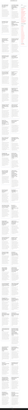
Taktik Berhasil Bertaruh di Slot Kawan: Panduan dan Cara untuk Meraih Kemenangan (15, 269)
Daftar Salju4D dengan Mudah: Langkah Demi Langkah (4, 269)
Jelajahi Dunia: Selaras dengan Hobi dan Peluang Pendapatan (14, 222)
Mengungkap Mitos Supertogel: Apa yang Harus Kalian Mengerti (15, 139)
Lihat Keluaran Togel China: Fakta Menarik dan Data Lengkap (5, 206)
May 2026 (22, 29)
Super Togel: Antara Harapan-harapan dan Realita (5, 138)
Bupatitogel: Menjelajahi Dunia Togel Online (14, 190)
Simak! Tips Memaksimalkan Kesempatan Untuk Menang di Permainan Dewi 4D (5, 122)
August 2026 (22, 26)
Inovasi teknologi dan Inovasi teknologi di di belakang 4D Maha (5, 284)
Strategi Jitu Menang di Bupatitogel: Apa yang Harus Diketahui (15, 40)
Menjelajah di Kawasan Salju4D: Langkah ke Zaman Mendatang (5, 393)
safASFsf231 (16, 9)
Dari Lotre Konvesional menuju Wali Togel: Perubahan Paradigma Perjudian (15, 394)
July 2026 (22, 27)
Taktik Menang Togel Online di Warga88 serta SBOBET (15, 284)
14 (10, 407)
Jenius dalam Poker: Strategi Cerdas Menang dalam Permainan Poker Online (5, 348)
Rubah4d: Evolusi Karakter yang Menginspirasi (14, 238)
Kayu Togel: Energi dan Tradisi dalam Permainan (5, 5)
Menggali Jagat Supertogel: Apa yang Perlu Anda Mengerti (5, 154)
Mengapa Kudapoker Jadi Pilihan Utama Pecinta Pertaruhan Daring (5, 106)
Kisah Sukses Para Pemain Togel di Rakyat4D (5, 190)
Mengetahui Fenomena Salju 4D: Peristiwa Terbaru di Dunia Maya (14, 299)
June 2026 (22, 28)
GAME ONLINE (22, 44)
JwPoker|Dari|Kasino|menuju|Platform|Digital (5, 329)
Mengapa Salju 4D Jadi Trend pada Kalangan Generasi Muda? (5, 40)
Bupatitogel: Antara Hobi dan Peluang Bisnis (14, 363)
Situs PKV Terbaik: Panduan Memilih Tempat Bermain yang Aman (5, 172)
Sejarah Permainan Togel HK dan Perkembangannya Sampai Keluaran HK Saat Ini (15, 90)
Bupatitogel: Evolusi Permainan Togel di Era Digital (5, 56)
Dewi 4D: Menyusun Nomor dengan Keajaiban (15, 121)
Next (12, 407)
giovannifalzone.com (13, 0)
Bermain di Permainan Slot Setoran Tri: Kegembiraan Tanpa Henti (14, 207)
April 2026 (22, 30)
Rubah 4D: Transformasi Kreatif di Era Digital (5, 363)
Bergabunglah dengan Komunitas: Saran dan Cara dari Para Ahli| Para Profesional (5, 223)
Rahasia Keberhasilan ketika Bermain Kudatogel (15, 378)
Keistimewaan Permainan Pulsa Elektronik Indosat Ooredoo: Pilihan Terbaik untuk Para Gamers (14, 155)
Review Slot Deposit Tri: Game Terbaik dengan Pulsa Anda (5, 72)
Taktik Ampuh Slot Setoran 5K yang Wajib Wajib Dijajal (14, 105)
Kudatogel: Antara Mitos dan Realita (5, 22)
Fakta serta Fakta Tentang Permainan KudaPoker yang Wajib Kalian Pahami (5, 379)
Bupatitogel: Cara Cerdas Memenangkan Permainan (14, 73)
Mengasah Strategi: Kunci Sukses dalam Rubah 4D (5, 253)
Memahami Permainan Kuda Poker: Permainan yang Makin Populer (14, 253)
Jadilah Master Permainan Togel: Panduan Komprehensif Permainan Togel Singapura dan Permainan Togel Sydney (14, 173)
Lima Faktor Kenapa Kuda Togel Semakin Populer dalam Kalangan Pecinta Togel (14, 6)
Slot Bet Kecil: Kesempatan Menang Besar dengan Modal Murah (5, 314)
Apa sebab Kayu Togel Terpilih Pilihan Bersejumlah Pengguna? (15, 348)
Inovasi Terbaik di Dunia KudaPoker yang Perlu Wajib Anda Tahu (5, 89)
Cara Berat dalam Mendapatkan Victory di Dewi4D (14, 56)
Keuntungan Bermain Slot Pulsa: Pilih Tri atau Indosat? (5, 238)
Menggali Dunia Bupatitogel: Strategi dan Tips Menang (5, 299)
